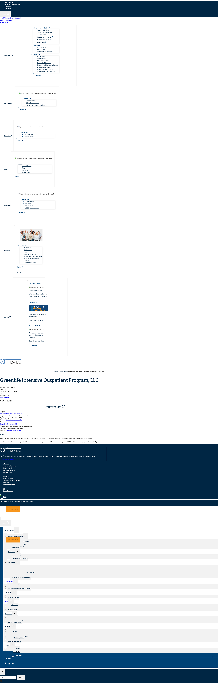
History (26, 252)
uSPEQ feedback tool (15, 622)
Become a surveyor (30, 263)
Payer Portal (7, 468)
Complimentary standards (45, 51)
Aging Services (41, 58)
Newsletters (25, 170)
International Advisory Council (33, 256)
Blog (23, 168)
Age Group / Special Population (9, 418)
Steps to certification (32, 103)
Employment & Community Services (48, 65)
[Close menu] (0, 518)
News (6, 601)
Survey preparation (43, 40)
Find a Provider (63, 371)
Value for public (42, 34)
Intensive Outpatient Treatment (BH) (12, 414)
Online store (9, 6)
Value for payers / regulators (45, 32)
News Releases (26, 166)
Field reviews (41, 49)
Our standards (41, 47)
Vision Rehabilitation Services (46, 71)
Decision (2, 420)
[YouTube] (5, 498)
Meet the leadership (30, 254)
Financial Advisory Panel (31, 258)
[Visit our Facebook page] (18, 182)
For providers (29, 206)
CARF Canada (28, 250)
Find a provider (9, 2)
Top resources (29, 201)
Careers (26, 260)
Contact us (8, 8)
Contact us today (8, 460)
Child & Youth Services (44, 63)
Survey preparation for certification (36, 105)
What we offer (29, 134)
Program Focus (4, 416)
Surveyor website (9, 470)
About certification (31, 101)
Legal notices (7, 472)
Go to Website (4, 397)
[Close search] (2, 672)
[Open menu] (1, 366)
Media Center (26, 172)
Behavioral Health (42, 61)
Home (56, 371)
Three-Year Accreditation (14, 420)
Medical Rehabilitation (43, 67)
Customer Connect (9, 466)
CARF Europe (49, 456)
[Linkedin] (1, 498)
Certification (9, 581)
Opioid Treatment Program (45, 69)
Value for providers (43, 30)
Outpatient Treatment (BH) (8, 424)
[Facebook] (3, 498)
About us (6, 464)
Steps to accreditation (44, 37)
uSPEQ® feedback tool (32, 208)
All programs (41, 56)
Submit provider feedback (13, 4)
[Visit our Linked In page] (17, 272)
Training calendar (30, 136)
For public (28, 203)
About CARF (27, 248)
